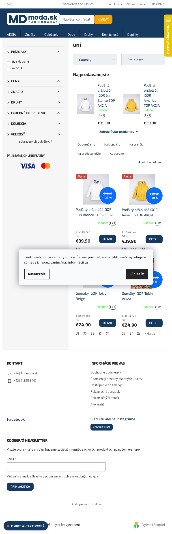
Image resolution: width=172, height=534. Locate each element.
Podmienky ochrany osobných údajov (116, 379)
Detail (108, 239)
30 (84, 333)
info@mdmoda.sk (26, 373)
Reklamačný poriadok (105, 391)
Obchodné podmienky (78, 4)
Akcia (17, 68)
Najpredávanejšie (89, 154)
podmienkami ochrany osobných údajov (71, 476)
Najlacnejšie (112, 144)
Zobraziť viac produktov (116, 131)
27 (131, 333)
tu (86, 262)
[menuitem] (11, 35)
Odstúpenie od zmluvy (106, 385)
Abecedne (117, 154)
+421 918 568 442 (25, 380)
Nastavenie (37, 274)
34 (107, 333)
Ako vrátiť (97, 404)
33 (100, 333)
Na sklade (20, 61)
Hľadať (103, 19)
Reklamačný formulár (104, 398)
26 (123, 333)
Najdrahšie (136, 144)
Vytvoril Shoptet (153, 525)
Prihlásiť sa (20, 486)
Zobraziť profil (101, 427)
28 (77, 333)
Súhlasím (136, 274)
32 (92, 333)
